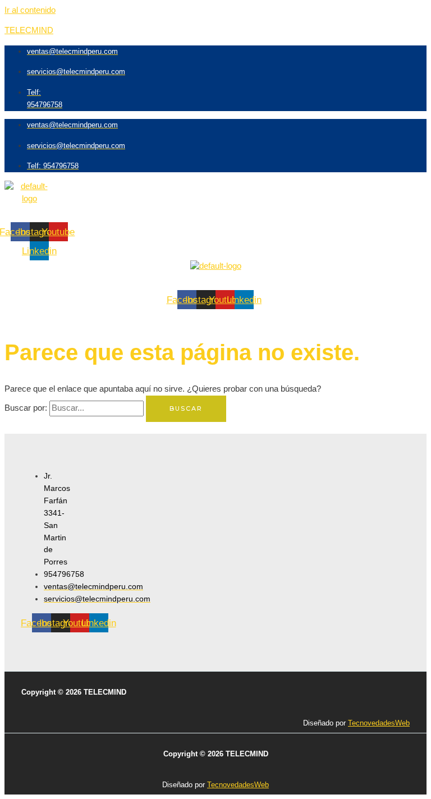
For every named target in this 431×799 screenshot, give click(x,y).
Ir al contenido (30, 10)
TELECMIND (28, 30)
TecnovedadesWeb (379, 723)
